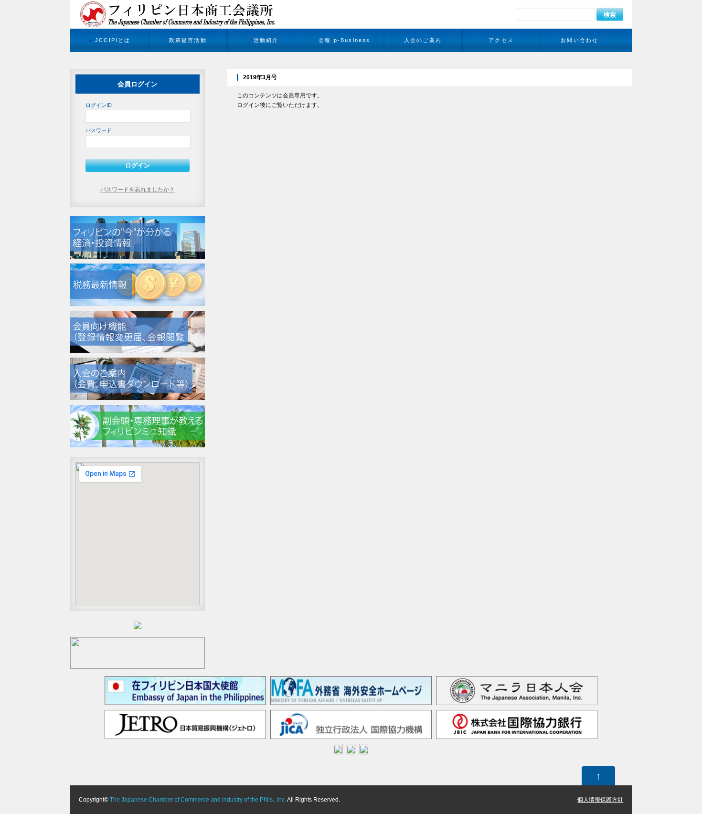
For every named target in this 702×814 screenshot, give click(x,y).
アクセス (501, 40)
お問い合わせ (579, 40)
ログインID (98, 105)
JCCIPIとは (113, 40)
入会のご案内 (423, 40)
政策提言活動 (188, 40)
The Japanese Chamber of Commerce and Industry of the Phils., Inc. (198, 799)
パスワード (98, 130)
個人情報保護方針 (600, 799)
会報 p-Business (345, 40)
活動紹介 (266, 40)
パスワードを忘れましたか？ (137, 189)
